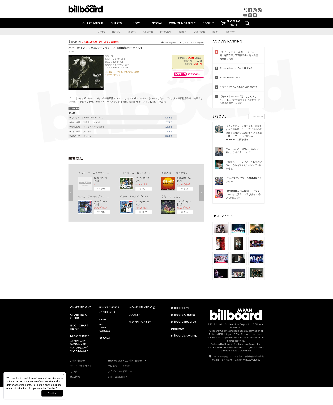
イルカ (72, 51)
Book (215, 31)
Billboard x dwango (184, 336)
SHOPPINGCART (233, 23)
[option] (136, 193)
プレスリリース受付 (119, 366)
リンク (74, 371)
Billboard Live (180, 308)
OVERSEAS (104, 330)
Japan (182, 31)
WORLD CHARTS (78, 344)
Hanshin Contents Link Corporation (234, 324)
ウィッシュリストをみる (193, 42)
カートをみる (170, 42)
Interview (165, 31)
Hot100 (116, 31)
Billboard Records (183, 322)
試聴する (168, 117)
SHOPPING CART (140, 322)
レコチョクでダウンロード (188, 74)
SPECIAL (156, 23)
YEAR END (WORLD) (79, 351)
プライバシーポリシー (120, 371)
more (256, 116)
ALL (101, 323)
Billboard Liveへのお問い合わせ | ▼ (127, 360)
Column (148, 31)
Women (230, 31)
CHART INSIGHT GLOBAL (80, 316)
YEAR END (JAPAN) (79, 347)
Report (132, 31)
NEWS (136, 23)
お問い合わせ (77, 360)
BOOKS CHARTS (109, 307)
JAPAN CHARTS (78, 340)
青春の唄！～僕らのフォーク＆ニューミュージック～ (190, 173)
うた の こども (171, 196)
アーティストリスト (81, 366)
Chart (101, 31)
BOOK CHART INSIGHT (79, 327)
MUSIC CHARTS (79, 336)
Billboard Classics (183, 315)
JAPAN (102, 327)
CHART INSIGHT (93, 23)
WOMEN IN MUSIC (181, 23)
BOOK (207, 23)
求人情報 (75, 376)
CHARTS (116, 23)
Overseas (199, 31)
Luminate (177, 329)
